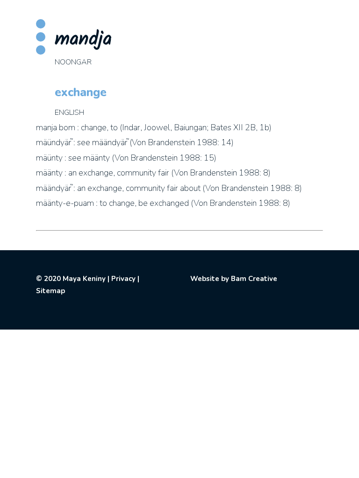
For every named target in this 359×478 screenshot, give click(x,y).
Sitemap (50, 290)
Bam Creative (254, 278)
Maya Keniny (84, 278)
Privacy (123, 278)
